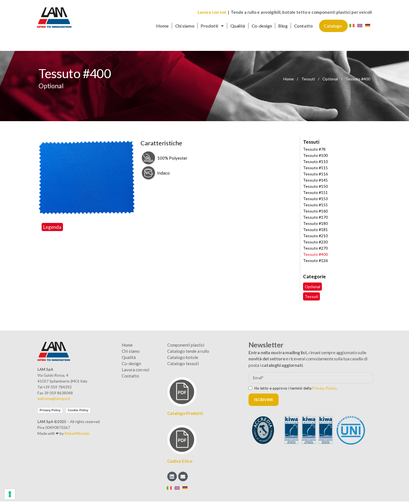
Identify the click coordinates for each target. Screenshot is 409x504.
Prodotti (209, 25)
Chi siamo (184, 25)
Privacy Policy (50, 410)
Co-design (262, 25)
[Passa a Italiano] (352, 26)
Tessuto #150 (315, 186)
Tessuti (308, 78)
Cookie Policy (78, 410)
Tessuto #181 (315, 229)
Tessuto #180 (315, 223)
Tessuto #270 (315, 248)
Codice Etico (179, 461)
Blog (282, 25)
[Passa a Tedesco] (368, 26)
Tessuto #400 (315, 254)
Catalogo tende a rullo (188, 351)
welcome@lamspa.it (53, 398)
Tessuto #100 (315, 155)
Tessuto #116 (315, 173)
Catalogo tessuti (183, 363)
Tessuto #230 (315, 241)
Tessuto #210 (315, 235)
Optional (330, 78)
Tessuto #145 (315, 180)
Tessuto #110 (315, 161)
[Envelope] (183, 476)
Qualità (237, 25)
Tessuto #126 (315, 260)
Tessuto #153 (315, 198)
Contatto (303, 25)
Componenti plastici (185, 344)
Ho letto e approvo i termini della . (295, 388)
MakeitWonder (77, 433)
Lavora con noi (212, 12)
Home (162, 25)
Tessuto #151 (315, 192)
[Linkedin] (172, 476)
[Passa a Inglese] (360, 26)
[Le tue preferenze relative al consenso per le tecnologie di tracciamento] (9, 494)
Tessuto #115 (315, 167)
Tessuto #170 (315, 217)
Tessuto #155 (315, 204)
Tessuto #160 (315, 211)
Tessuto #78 (314, 149)
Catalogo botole (182, 357)
